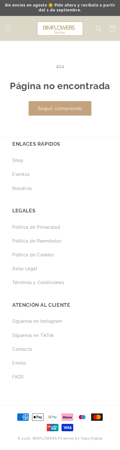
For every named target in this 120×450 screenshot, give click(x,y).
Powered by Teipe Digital (80, 438)
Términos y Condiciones (38, 282)
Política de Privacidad (36, 227)
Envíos (19, 363)
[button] (7, 28)
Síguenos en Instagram (37, 321)
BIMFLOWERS (45, 438)
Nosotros (22, 188)
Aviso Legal (25, 268)
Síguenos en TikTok (33, 335)
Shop (17, 160)
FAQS (18, 376)
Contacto (22, 349)
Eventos (21, 174)
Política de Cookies (33, 254)
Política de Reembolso (37, 241)
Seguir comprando (60, 108)
